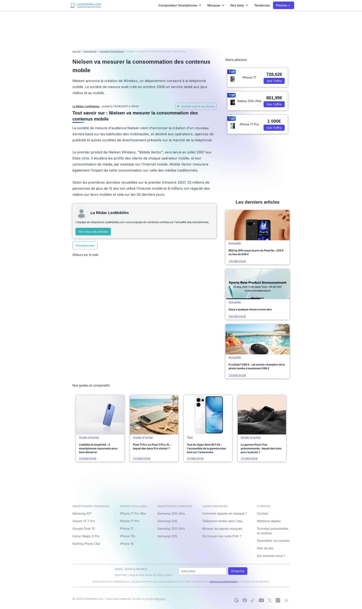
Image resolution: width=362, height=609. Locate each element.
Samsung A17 (81, 513)
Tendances (262, 5)
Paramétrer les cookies (273, 541)
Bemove (160, 598)
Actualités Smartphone (112, 51)
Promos (282, 5)
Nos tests (237, 5)
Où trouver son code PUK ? (221, 536)
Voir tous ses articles (93, 231)
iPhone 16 (127, 544)
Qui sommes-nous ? (271, 556)
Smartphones (85, 245)
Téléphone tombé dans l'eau (222, 521)
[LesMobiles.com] (86, 5)
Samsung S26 (167, 521)
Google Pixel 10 (83, 528)
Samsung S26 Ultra (171, 513)
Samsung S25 (167, 536)
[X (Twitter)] (269, 600)
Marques (213, 5)
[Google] (236, 600)
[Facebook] (244, 600)
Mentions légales (269, 521)
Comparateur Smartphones (177, 5)
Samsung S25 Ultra (171, 528)
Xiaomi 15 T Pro (83, 521)
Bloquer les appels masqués (222, 528)
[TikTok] (253, 600)
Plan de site (265, 548)
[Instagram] (278, 600)
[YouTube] (261, 600)
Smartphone (90, 51)
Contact (262, 513)
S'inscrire (237, 571)
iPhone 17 (126, 528)
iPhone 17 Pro (129, 521)
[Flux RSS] (286, 600)
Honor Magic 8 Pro (86, 536)
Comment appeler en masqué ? (224, 513)
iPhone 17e (127, 536)
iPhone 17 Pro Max (133, 513)
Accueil (76, 51)
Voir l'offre (274, 81)
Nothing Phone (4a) (86, 544)
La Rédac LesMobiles (86, 106)
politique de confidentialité (223, 581)
